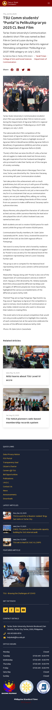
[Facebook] (11, 609)
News (5, 490)
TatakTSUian (41, 56)
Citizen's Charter (10, 466)
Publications (8, 478)
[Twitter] (5, 609)
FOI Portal (7, 458)
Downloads (8, 498)
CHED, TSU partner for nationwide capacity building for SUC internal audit (31, 531)
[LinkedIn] (17, 609)
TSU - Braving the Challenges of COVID (19, 593)
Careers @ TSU (9, 470)
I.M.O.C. (6, 482)
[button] (48, 3)
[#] (23, 609)
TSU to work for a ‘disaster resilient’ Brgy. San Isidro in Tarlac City (30, 518)
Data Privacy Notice (11, 454)
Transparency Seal (10, 462)
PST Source (26, 702)
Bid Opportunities (10, 474)
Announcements (10, 494)
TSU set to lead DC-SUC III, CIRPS (27, 542)
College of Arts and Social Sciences (17, 59)
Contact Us (7, 486)
